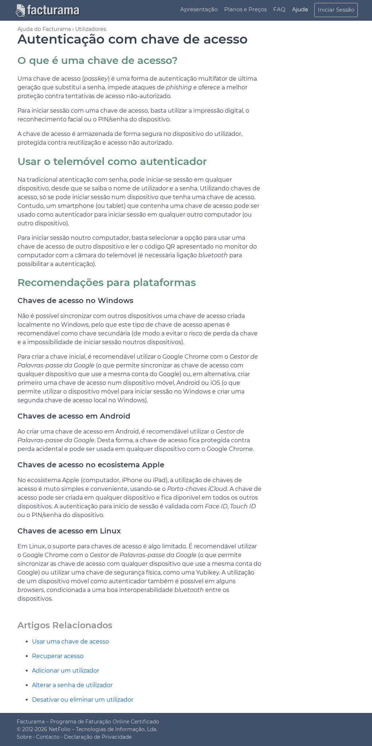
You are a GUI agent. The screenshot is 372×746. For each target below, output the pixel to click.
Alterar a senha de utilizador (72, 685)
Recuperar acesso (58, 656)
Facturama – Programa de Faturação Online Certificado (88, 721)
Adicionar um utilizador (65, 670)
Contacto (48, 737)
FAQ (279, 9)
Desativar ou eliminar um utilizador (82, 699)
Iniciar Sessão (336, 9)
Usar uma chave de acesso (70, 641)
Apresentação (199, 9)
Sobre (24, 737)
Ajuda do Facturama (44, 29)
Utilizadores (90, 29)
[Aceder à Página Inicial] (51, 10)
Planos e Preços (245, 9)
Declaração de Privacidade (98, 737)
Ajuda (300, 9)
